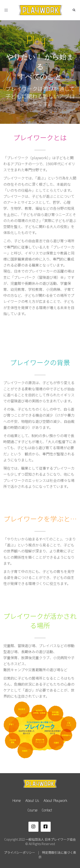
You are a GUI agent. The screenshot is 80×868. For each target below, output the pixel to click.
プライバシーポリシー (19, 852)
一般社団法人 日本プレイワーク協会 (50, 839)
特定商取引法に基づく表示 (57, 854)
